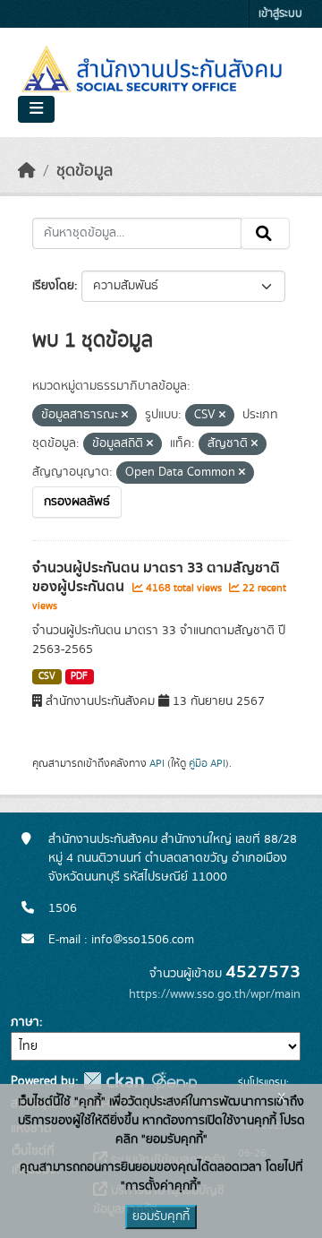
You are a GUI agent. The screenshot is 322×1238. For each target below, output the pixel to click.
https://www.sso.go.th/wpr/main (215, 994)
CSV (46, 676)
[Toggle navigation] (36, 109)
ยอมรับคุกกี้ (161, 1216)
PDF (79, 676)
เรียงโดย (53, 286)
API (157, 763)
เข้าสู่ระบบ (280, 13)
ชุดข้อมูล (84, 171)
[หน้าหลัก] (27, 171)
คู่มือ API (207, 763)
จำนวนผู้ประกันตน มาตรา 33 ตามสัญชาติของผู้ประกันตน (156, 577)
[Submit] (265, 234)
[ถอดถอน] (125, 415)
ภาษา (25, 1022)
